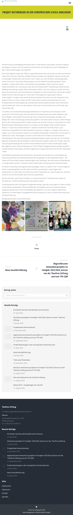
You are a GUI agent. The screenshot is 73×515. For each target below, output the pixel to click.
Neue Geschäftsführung (22, 352)
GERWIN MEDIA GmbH (42, 512)
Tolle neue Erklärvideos (21, 360)
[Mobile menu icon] (70, 3)
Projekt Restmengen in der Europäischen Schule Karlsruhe (34, 345)
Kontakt (5, 493)
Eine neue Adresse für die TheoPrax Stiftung (29, 377)
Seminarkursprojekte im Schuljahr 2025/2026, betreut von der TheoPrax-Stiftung (39, 318)
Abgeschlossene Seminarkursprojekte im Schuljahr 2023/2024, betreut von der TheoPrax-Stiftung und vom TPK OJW (40, 336)
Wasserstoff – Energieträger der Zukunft (28, 385)
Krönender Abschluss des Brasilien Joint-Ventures (31, 310)
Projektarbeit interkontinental (24, 327)
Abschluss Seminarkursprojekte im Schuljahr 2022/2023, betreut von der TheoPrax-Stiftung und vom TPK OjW (39, 369)
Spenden (5, 497)
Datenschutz (6, 486)
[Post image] (8, 311)
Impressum (6, 490)
